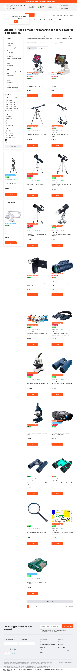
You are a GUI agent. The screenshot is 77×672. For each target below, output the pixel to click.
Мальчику (9, 120)
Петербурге (10, 7)
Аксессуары (10, 78)
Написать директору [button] (27, 644)
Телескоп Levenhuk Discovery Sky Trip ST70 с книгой (36, 234)
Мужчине (9, 123)
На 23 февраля (11, 131)
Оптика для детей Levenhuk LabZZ (14, 72)
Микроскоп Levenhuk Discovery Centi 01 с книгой (37, 433)
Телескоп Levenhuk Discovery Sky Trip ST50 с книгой (61, 185)
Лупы (8, 50)
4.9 (29, 331)
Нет (22, 21)
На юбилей (10, 142)
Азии (14, 8)
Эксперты (60, 644)
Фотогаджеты (10, 65)
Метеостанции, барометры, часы (14, 68)
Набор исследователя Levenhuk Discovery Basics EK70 (62, 533)
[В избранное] (19, 157)
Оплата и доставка (45, 642)
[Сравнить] (21, 157)
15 (56, 282)
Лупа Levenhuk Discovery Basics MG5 (36, 532)
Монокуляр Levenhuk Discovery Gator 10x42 (61, 284)
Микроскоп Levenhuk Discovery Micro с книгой (37, 334)
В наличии (60, 42)
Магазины (60, 639)
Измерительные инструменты (11, 55)
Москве (24, 5)
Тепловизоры (10, 61)
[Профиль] (54, 14)
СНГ (26, 7)
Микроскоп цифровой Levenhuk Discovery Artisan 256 (38, 284)
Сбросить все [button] (31, 48)
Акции (34, 19)
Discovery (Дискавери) (12, 87)
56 (33, 331)
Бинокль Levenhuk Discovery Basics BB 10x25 (37, 483)
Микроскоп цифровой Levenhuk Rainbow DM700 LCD (62, 85)
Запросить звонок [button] (11, 644)
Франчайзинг (61, 647)
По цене (42, 42)
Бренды (40, 19)
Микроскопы (10, 43)
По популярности (31, 42)
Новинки (49, 42)
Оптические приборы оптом (47, 644)
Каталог (10, 27)
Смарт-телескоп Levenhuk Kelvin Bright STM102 (11, 184)
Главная (5, 27)
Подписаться (68, 626)
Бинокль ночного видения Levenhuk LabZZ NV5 (36, 583)
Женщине (9, 118)
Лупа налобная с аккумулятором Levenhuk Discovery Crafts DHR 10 (60, 334)
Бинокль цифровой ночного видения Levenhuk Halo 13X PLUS (61, 433)
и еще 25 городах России (19, 7)
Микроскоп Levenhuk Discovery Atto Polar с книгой (37, 384)
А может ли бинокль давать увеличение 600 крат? (40, 1)
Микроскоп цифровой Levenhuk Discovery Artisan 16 (62, 234)
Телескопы (9, 41)
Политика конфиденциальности (66, 662)
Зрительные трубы (11, 48)
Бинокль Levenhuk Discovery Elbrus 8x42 (62, 383)
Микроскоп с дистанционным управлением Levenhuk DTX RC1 (35, 85)
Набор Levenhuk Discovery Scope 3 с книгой (61, 135)
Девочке (9, 116)
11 (32, 480)
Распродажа (10, 82)
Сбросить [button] (13, 146)
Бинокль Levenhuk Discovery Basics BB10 (62, 482)
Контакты (60, 642)
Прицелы (9, 63)
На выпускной (10, 135)
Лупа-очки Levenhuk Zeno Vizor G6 (13, 232)
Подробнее (9, 670)
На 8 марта (10, 133)
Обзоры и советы (44, 650)
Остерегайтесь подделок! (64, 650)
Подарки (15, 27)
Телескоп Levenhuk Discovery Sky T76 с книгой (37, 185)
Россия (8, 19)
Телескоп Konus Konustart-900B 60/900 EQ (37, 135)
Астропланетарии (11, 75)
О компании (43, 639)
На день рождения (12, 137)
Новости (42, 647)
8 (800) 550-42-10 (50, 7)
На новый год (10, 140)
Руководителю (10, 125)
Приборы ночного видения (14, 58)
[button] (33, 7)
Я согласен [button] (71, 670)
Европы (9, 8)
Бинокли (9, 45)
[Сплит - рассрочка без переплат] (7, 177)
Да (16, 21)
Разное (8, 80)
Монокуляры (10, 52)
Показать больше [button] (50, 601)
